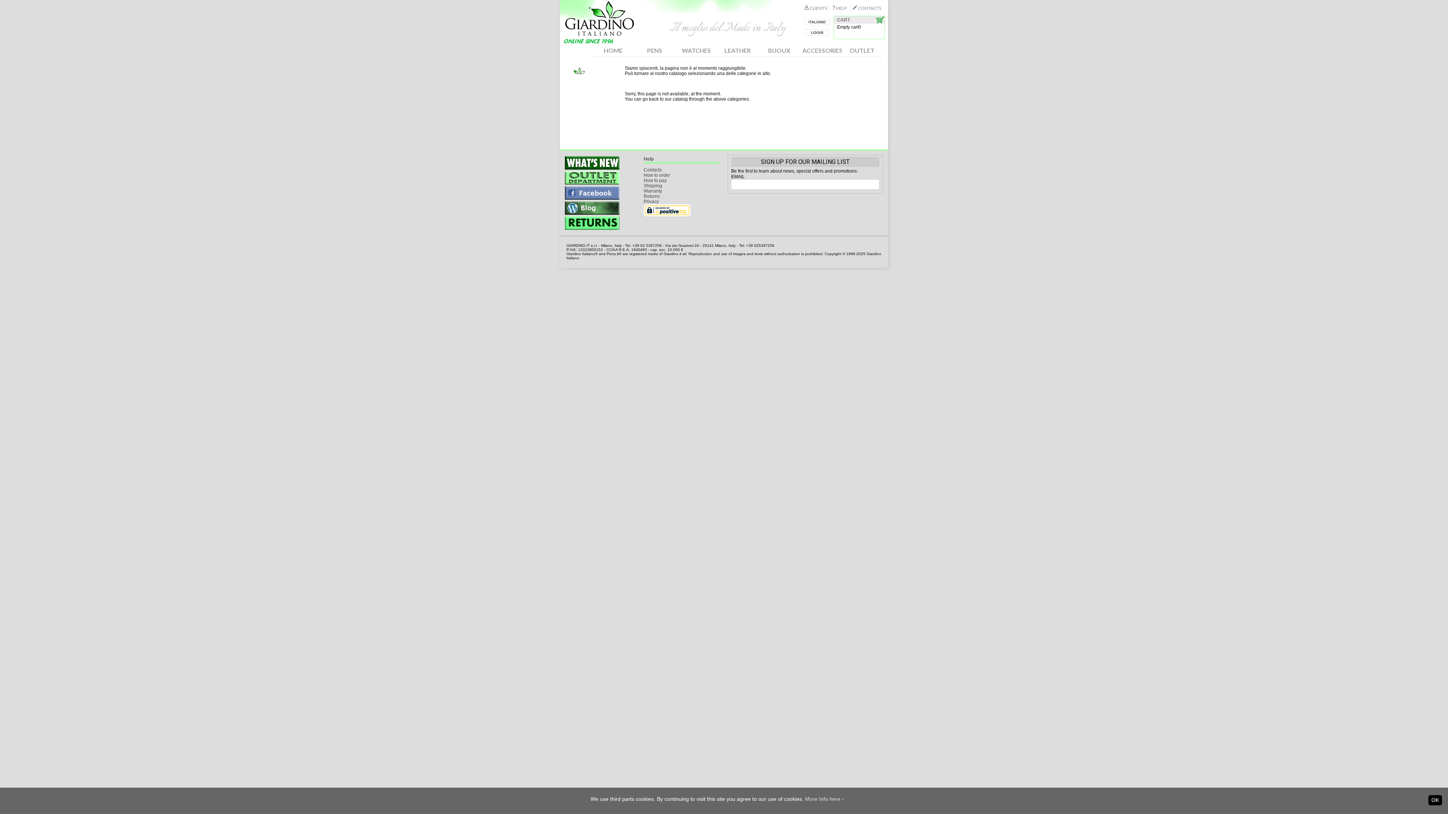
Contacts (653, 170)
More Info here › (824, 799)
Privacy (651, 201)
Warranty (653, 191)
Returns (652, 196)
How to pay (655, 180)
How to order (657, 175)
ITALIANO (817, 22)
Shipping (653, 185)
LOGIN (817, 33)
